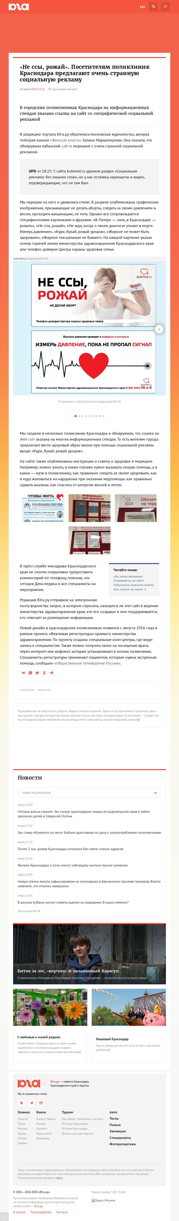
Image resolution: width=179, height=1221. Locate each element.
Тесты (114, 1118)
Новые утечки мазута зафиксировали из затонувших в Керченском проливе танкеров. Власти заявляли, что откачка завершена (89, 883)
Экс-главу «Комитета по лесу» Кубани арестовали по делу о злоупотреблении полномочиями (89, 832)
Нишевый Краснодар (112, 1039)
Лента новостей (27, 911)
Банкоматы (43, 1138)
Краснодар (27, 690)
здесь (59, 1178)
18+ (142, 7)
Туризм (67, 1112)
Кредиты (41, 1128)
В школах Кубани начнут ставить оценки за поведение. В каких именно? (73, 902)
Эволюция (118, 1131)
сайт (65, 145)
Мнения (22, 1128)
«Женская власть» (65, 140)
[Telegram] (31, 1103)
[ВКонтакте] (21, 1103)
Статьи (21, 1124)
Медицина (44, 690)
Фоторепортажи (123, 1144)
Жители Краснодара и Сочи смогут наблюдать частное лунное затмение (73, 865)
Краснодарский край (64, 89)
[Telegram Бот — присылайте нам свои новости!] (41, 1103)
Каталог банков (45, 1119)
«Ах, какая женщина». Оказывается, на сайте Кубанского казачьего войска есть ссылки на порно (134, 582)
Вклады (41, 1124)
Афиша (22, 1133)
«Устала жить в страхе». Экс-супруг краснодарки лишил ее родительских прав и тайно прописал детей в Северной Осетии (84, 813)
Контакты (62, 1212)
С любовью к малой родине (38, 1037)
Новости (30, 777)
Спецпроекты (120, 1138)
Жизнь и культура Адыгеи (77, 1133)
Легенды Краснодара (75, 1124)
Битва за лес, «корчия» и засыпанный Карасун (68, 970)
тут (138, 720)
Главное (24, 1112)
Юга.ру (54, 1081)
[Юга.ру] (19, 7)
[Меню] (165, 7)
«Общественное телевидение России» (87, 663)
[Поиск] (153, 7)
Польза (115, 1125)
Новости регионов (36, 792)
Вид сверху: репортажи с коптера (82, 1119)
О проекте (19, 1212)
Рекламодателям (41, 1212)
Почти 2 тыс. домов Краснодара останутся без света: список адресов (70, 849)
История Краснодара (74, 1128)
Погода (22, 1138)
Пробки (22, 1143)
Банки (41, 1112)
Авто (113, 1112)
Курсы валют (44, 1133)
